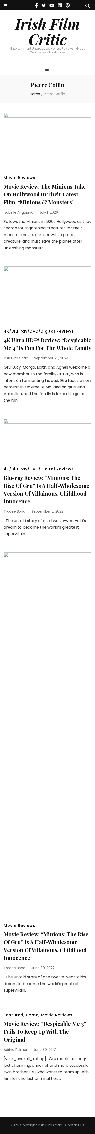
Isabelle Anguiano (18, 212)
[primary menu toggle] (47, 70)
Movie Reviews (19, 178)
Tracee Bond (14, 511)
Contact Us (74, 1125)
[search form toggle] (88, 6)
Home (32, 1015)
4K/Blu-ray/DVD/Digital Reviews (39, 331)
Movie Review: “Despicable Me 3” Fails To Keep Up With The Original (45, 1031)
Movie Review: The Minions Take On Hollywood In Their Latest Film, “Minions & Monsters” (45, 194)
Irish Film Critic (47, 31)
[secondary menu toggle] (5, 4)
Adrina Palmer (15, 1049)
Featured (13, 1015)
